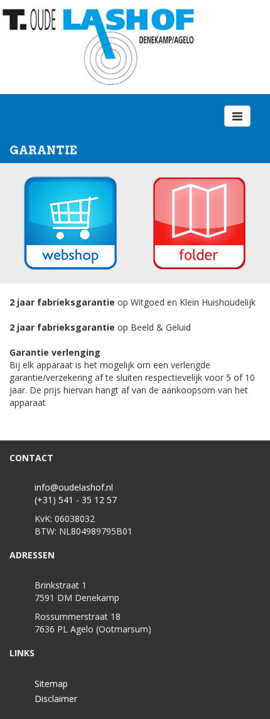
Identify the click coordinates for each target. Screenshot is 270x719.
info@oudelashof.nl (74, 487)
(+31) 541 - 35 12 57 (76, 500)
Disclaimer (56, 699)
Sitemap (51, 684)
